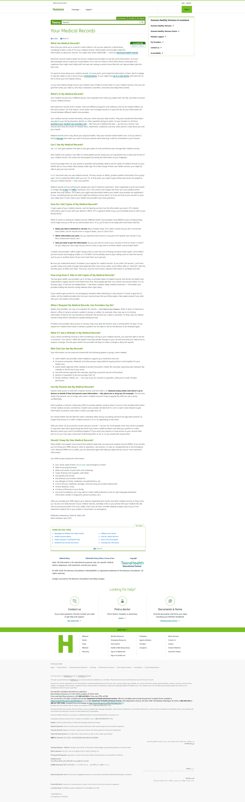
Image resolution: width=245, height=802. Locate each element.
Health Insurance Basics (63, 536)
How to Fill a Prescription (109, 540)
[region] (171, 36)
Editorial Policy (64, 558)
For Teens (140, 18)
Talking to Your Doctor (108, 533)
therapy (59, 138)
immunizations (90, 76)
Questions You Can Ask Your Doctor (66, 543)
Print (65, 39)
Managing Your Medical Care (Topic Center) (69, 533)
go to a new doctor (121, 76)
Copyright (133, 558)
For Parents (121, 18)
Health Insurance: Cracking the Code (67, 540)
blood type (80, 464)
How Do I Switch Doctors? (110, 536)
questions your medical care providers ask (69, 124)
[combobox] (101, 22)
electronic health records (127, 52)
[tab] (139, 525)
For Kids (132, 18)
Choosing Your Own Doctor (110, 543)
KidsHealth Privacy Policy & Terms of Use (100, 558)
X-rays (65, 189)
